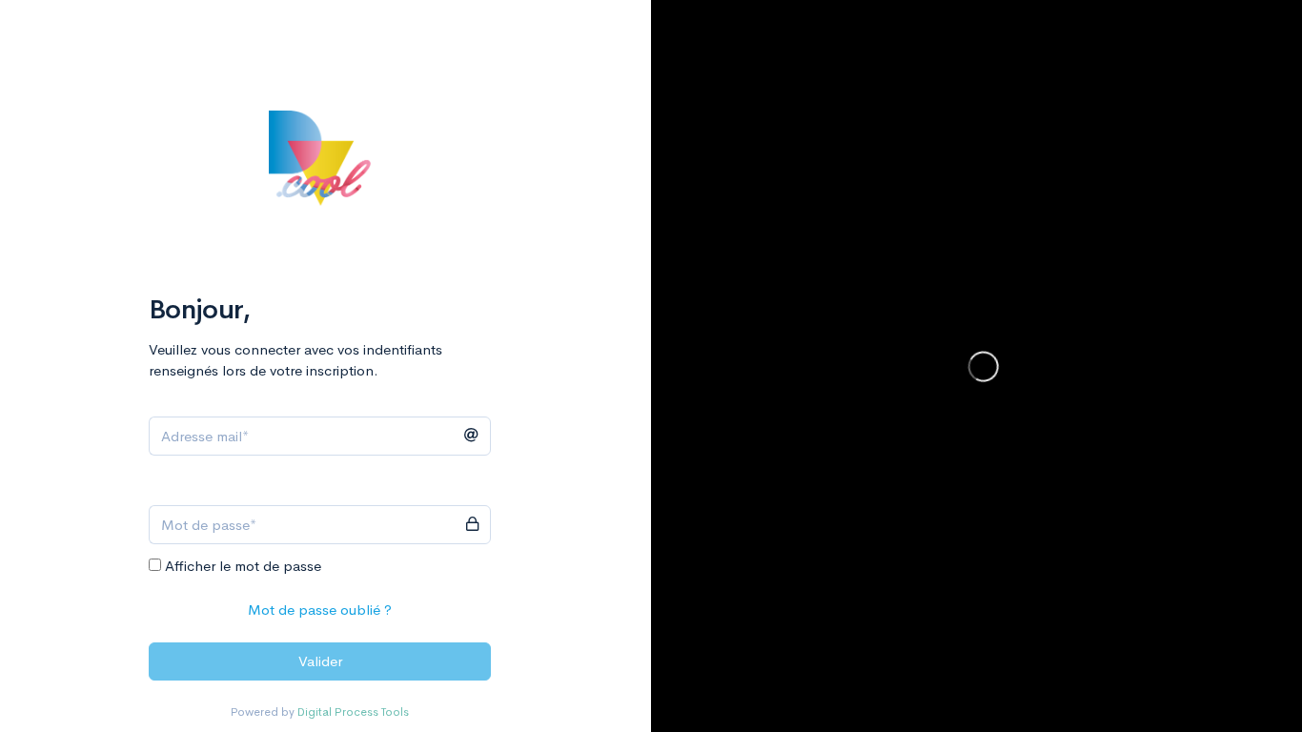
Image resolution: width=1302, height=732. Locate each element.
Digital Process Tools (353, 712)
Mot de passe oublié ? (320, 609)
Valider (320, 661)
